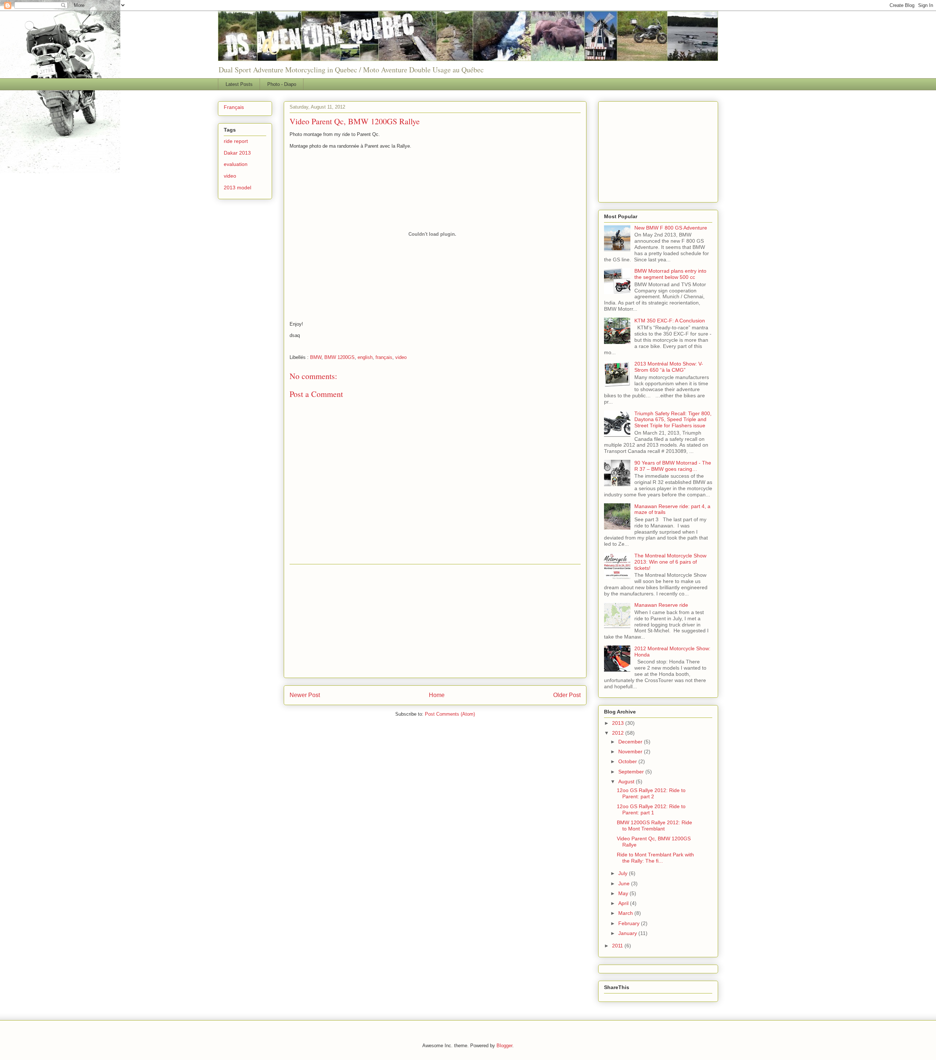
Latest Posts (239, 84)
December (631, 742)
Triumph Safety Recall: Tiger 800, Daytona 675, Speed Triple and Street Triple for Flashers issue (673, 419)
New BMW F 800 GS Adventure (670, 228)
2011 (618, 946)
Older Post (567, 695)
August (627, 781)
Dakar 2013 (237, 153)
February (629, 923)
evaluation (236, 164)
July (623, 873)
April (624, 903)
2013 (618, 723)
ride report (236, 141)
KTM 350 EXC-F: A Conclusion (669, 320)
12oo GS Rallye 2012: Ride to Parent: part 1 (651, 809)
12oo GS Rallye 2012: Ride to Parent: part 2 (651, 793)
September (631, 772)
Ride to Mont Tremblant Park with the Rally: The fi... (655, 858)
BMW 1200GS (339, 357)
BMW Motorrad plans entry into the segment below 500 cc (670, 274)
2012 (618, 733)
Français (234, 107)
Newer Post (305, 695)
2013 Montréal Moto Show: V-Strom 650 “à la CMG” (668, 367)
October (628, 761)
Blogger (504, 1045)
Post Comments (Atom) (450, 714)
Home (437, 695)
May (624, 893)
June (624, 883)
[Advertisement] (435, 621)
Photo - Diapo (281, 84)
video (401, 357)
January (628, 933)
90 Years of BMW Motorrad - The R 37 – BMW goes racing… (672, 466)
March (626, 913)
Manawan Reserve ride (661, 605)
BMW (315, 357)
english (365, 357)
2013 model (237, 187)
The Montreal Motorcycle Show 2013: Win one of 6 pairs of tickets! (670, 562)
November (631, 751)
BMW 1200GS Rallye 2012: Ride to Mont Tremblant (654, 825)
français (383, 357)
